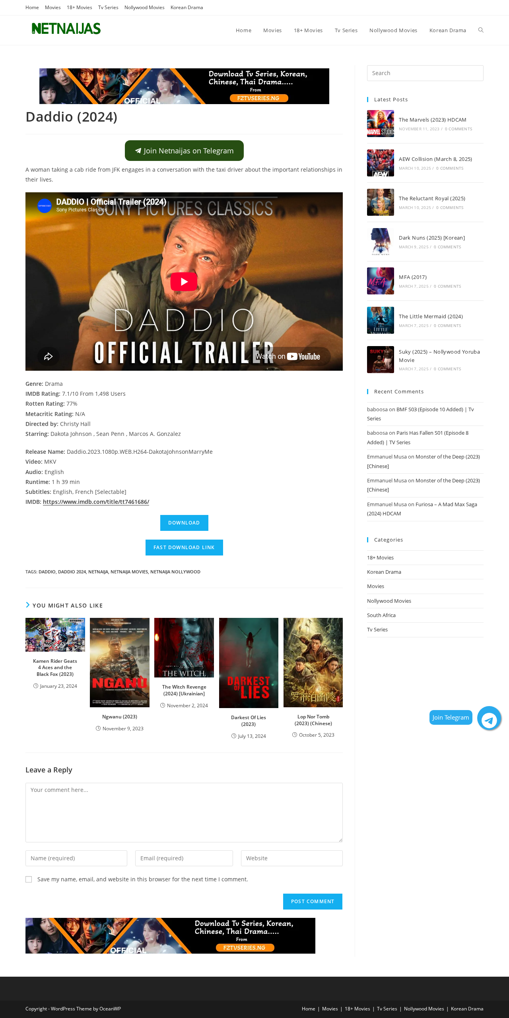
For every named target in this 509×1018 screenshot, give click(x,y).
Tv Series (108, 7)
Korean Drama (187, 7)
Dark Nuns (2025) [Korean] (432, 237)
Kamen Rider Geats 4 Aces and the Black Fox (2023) (55, 668)
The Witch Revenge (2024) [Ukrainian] (184, 690)
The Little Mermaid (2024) (431, 316)
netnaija (98, 572)
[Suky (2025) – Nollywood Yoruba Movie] (380, 359)
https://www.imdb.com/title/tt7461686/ (96, 501)
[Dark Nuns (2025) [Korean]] (380, 241)
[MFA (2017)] (380, 280)
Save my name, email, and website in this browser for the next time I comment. (142, 879)
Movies (53, 7)
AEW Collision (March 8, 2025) (435, 159)
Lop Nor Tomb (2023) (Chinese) (313, 720)
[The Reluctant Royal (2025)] (380, 202)
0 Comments (458, 129)
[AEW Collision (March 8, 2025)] (380, 162)
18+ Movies (79, 7)
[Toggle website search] (481, 30)
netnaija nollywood (175, 572)
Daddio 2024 (72, 572)
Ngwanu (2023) (119, 716)
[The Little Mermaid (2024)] (380, 320)
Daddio (47, 572)
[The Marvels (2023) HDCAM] (380, 123)
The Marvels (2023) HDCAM (433, 119)
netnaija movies (129, 572)
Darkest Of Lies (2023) (248, 721)
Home (32, 7)
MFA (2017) (413, 277)
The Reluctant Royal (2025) (432, 198)
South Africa (381, 615)
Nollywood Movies (144, 7)
